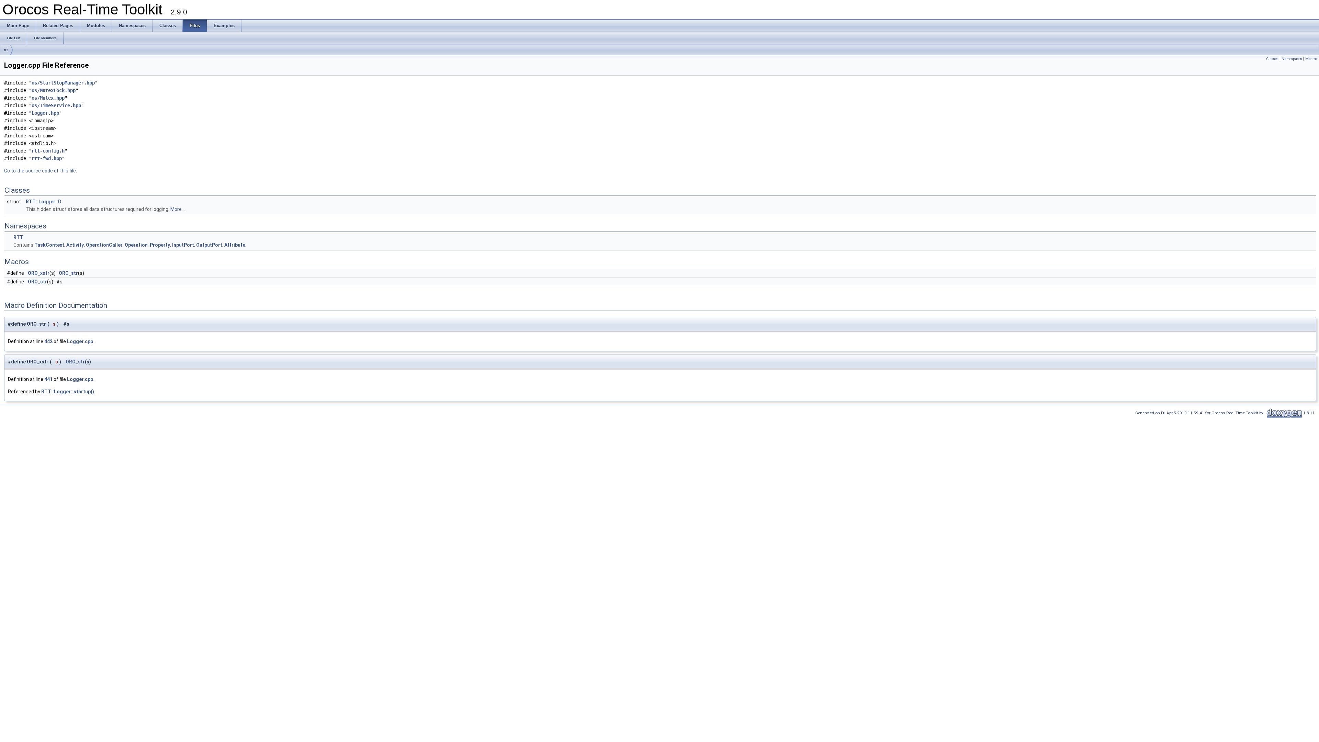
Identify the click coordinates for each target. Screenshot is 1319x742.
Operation (136, 245)
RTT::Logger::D (43, 201)
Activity (75, 245)
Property (160, 245)
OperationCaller (104, 245)
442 (48, 341)
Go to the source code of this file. (40, 170)
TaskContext (49, 245)
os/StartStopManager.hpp (63, 83)
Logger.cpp (80, 341)
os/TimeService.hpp (56, 105)
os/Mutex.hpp (48, 98)
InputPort (183, 245)
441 (48, 379)
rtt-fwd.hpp (47, 158)
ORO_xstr (38, 273)
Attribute (234, 245)
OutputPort (209, 245)
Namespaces (1292, 59)
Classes (1272, 59)
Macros (1311, 59)
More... (177, 209)
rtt (6, 50)
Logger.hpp (45, 113)
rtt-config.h (48, 151)
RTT (18, 237)
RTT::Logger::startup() (67, 391)
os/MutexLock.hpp (54, 90)
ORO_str (68, 273)
